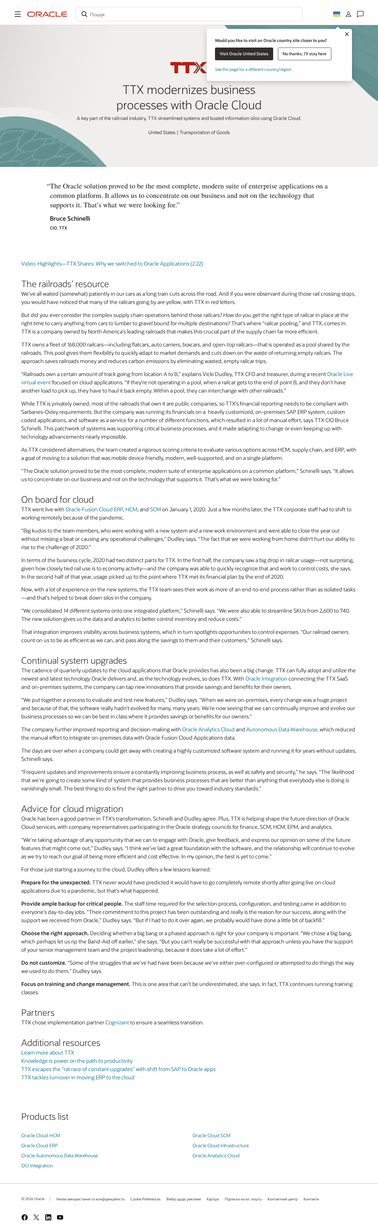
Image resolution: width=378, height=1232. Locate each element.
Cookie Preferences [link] (146, 1199)
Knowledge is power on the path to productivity (77, 1060)
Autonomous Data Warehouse (281, 729)
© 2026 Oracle (32, 1198)
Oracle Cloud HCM (40, 1135)
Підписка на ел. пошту (243, 1199)
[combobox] (189, 14)
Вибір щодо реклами (184, 1199)
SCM (155, 509)
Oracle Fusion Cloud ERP (94, 509)
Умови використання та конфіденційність (90, 1199)
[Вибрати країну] (336, 14)
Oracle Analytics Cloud (208, 729)
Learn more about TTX (47, 1052)
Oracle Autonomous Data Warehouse (59, 1155)
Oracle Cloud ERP (39, 1145)
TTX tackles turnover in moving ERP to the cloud (78, 1077)
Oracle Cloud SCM (211, 1135)
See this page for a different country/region (253, 69)
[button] (17, 14)
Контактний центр (283, 1199)
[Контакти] (360, 14)
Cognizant (117, 1022)
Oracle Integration (266, 678)
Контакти (311, 1199)
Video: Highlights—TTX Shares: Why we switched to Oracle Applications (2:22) (112, 263)
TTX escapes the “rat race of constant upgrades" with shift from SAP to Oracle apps (118, 1068)
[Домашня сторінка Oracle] (47, 14)
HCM (131, 509)
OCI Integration (37, 1165)
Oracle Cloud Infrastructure (221, 1145)
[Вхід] (348, 14)
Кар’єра (213, 1199)
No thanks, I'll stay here (305, 53)
